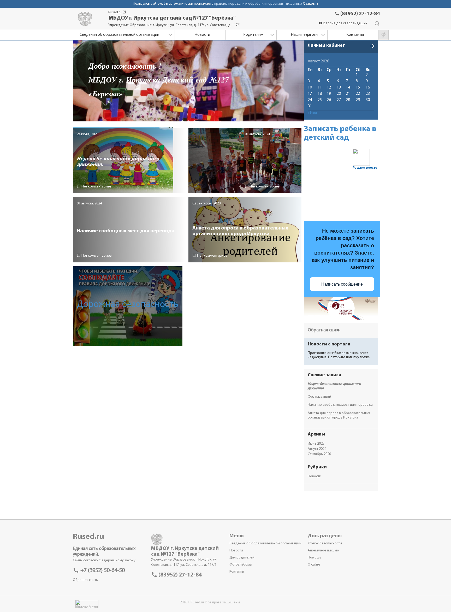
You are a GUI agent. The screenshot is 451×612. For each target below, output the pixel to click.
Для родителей (241, 558)
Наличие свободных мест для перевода (340, 405)
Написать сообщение (342, 284)
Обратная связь (324, 330)
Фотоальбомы (240, 565)
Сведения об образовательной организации (265, 543)
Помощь (314, 558)
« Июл (312, 113)
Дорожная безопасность (128, 304)
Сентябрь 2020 (319, 454)
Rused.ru (117, 12)
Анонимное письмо (323, 550)
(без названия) (319, 397)
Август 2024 (317, 449)
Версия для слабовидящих (342, 23)
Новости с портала (329, 344)
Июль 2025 (316, 444)
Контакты (236, 572)
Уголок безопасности (325, 543)
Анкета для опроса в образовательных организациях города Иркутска (339, 415)
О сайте (314, 565)
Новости (314, 476)
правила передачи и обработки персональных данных (258, 4)
